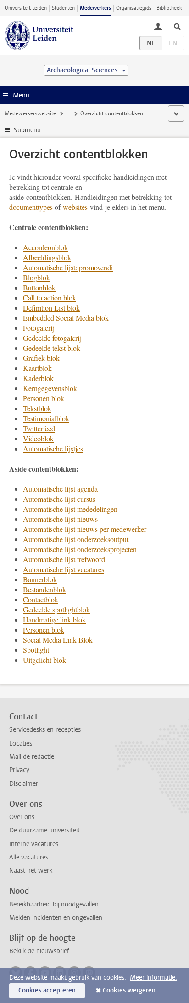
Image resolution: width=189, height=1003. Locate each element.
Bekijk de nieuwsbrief (39, 951)
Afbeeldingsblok (47, 257)
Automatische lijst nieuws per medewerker (84, 529)
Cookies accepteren (47, 990)
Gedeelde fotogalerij (52, 338)
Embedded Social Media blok (66, 317)
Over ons (21, 817)
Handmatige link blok (54, 619)
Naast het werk (30, 870)
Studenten (63, 8)
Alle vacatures (28, 857)
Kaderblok (38, 378)
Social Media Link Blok (58, 639)
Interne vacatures (33, 844)
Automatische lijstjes (53, 448)
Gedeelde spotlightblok (56, 609)
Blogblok (36, 277)
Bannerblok (40, 579)
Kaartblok (37, 368)
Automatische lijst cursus (59, 499)
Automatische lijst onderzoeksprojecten (80, 549)
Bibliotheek (169, 8)
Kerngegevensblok (50, 388)
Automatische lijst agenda (60, 488)
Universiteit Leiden (26, 8)
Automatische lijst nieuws (60, 519)
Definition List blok (51, 307)
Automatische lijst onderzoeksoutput (75, 539)
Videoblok (38, 438)
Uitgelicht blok (44, 660)
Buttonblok (39, 287)
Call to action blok (49, 297)
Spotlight (36, 649)
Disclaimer (23, 783)
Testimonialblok (46, 418)
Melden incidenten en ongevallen (55, 917)
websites (75, 207)
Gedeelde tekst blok (51, 348)
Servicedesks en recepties (45, 729)
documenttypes (31, 207)
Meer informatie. (153, 977)
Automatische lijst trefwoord (64, 559)
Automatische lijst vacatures (63, 569)
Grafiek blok (41, 358)
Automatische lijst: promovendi (68, 267)
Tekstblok (37, 408)
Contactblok (40, 599)
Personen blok (43, 398)
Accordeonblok (45, 247)
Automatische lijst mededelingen (70, 509)
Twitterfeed (39, 428)
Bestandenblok (44, 589)
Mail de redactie (31, 756)
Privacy (19, 770)
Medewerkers (95, 8)
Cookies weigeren (129, 990)
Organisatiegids (133, 8)
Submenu (27, 130)
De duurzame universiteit (44, 830)
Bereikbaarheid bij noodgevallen (54, 904)
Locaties (20, 743)
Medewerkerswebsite (30, 113)
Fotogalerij (39, 328)
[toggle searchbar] (177, 26)
